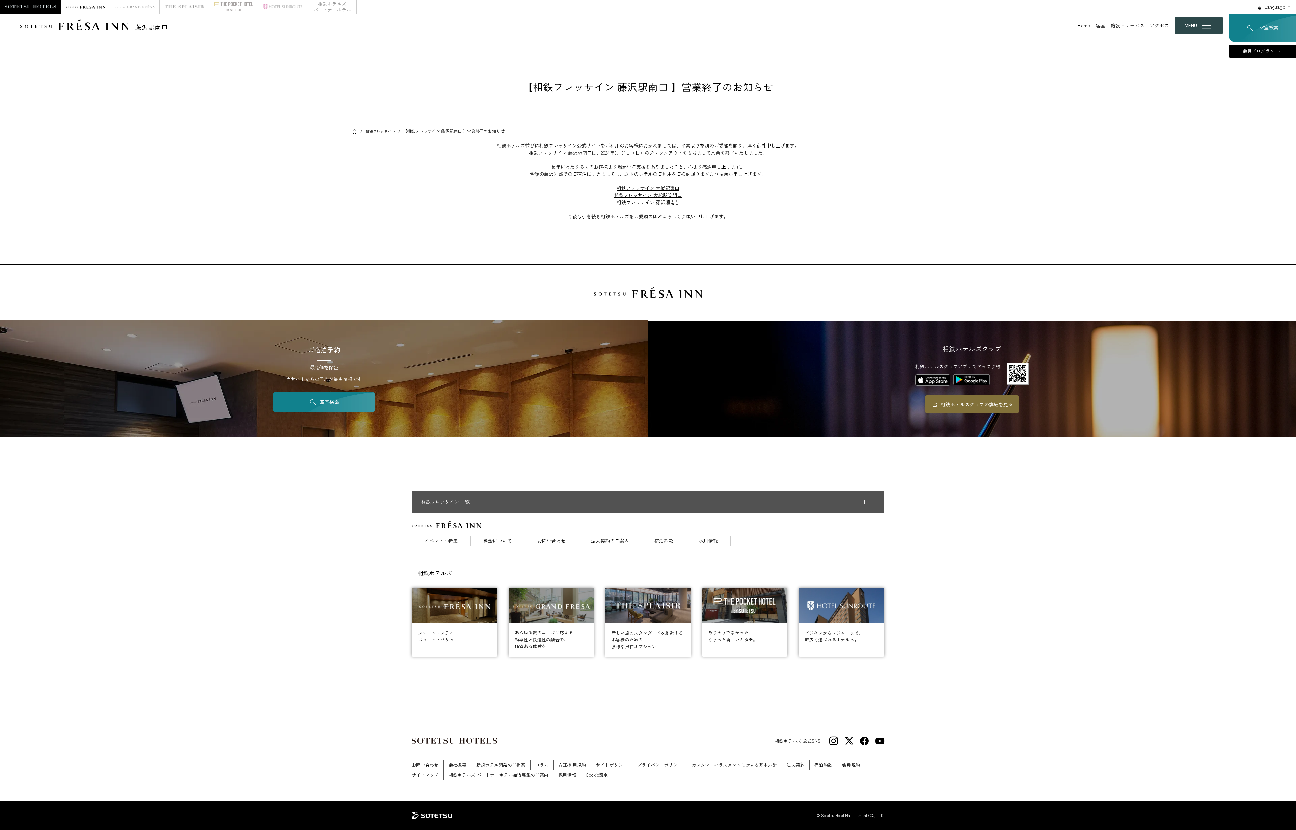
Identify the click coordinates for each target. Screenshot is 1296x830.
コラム (542, 764)
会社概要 (457, 764)
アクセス (1159, 25)
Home (1084, 25)
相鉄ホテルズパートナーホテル (332, 6)
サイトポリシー (611, 764)
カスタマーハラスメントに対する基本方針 (734, 764)
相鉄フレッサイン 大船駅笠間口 (648, 195)
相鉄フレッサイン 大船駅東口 (648, 188)
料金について (497, 540)
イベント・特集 (441, 540)
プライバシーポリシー (659, 764)
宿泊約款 (663, 540)
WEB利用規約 (572, 764)
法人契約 (796, 764)
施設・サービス (1127, 25)
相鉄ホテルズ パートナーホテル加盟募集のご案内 (498, 775)
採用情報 (708, 540)
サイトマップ (425, 775)
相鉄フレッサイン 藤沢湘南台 (648, 202)
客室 (1101, 25)
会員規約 (851, 764)
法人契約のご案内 (610, 540)
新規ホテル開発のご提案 (500, 764)
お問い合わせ (551, 540)
